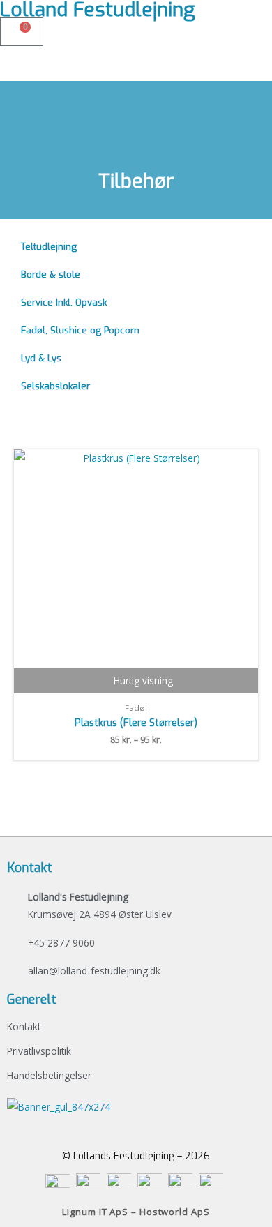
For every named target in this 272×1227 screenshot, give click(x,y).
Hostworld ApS (174, 1211)
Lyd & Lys (41, 358)
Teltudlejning (49, 247)
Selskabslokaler (55, 386)
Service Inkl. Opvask (64, 302)
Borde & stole (50, 274)
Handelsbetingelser (49, 1075)
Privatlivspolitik (39, 1050)
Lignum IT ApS (95, 1211)
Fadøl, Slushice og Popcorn (80, 330)
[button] (136, 54)
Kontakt (23, 1026)
